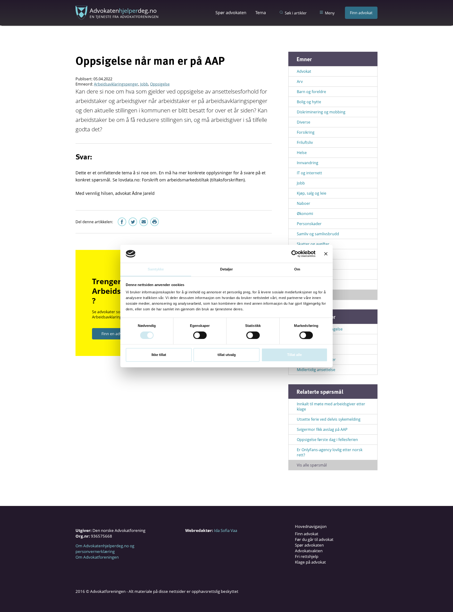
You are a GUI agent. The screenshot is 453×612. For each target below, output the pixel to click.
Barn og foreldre (311, 91)
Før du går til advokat (314, 539)
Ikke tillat (158, 355)
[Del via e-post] (143, 222)
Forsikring (306, 132)
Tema (260, 12)
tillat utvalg (227, 355)
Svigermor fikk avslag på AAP (322, 429)
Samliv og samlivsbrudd (318, 233)
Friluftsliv (305, 142)
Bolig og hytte (309, 101)
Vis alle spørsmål (312, 465)
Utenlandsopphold (313, 274)
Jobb (144, 84)
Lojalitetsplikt (308, 349)
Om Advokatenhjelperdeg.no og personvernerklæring (105, 548)
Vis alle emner (309, 294)
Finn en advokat (115, 333)
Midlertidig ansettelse (316, 369)
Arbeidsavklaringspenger (116, 84)
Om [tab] (297, 269)
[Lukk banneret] (325, 253)
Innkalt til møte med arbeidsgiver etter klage (331, 406)
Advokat (304, 71)
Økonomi (305, 213)
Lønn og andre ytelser (316, 359)
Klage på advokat (310, 562)
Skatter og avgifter (313, 244)
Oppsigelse (160, 84)
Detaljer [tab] (226, 269)
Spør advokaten (230, 12)
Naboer (303, 203)
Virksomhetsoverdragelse (320, 329)
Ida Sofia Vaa (225, 530)
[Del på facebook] (122, 222)
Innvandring (307, 162)
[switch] (200, 335)
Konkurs (304, 339)
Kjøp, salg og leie (311, 193)
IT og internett (309, 172)
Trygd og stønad (311, 254)
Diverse (303, 122)
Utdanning (306, 264)
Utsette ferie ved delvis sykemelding (329, 419)
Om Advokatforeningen (97, 557)
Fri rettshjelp (306, 556)
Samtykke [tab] (156, 269)
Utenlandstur (309, 284)
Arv (300, 81)
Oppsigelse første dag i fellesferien (327, 439)
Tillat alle (294, 355)
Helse (302, 152)
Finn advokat (361, 12)
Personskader (309, 223)
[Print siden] (154, 222)
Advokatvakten (309, 550)
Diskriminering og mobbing (321, 112)
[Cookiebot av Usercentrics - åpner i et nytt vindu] (294, 253)
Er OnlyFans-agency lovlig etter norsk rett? (329, 452)
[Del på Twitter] (133, 222)
